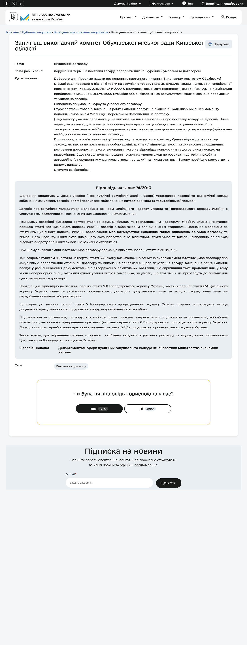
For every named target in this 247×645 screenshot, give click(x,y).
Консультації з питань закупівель (81, 32)
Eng (190, 3)
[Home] (39, 17)
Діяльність (150, 17)
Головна (12, 32)
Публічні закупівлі (36, 32)
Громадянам (200, 17)
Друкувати (221, 44)
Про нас (126, 17)
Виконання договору (71, 366)
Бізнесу (175, 17)
